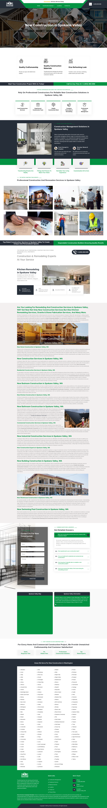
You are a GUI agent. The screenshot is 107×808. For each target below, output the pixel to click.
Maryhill (57, 687)
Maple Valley (58, 677)
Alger (22, 679)
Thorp (73, 724)
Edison (22, 764)
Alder (22, 677)
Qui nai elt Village (59, 764)
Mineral (56, 704)
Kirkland (40, 731)
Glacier (39, 684)
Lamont (39, 754)
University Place (76, 734)
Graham (39, 692)
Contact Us (67, 5)
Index (39, 714)
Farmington (40, 679)
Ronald (74, 679)
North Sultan (58, 719)
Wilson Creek (75, 756)
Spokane (74, 709)
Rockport (74, 677)
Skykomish (74, 699)
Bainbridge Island (24, 692)
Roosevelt (74, 682)
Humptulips (40, 711)
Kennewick (40, 726)
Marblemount (58, 679)
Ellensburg (40, 672)
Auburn (22, 689)
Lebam (39, 759)
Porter (56, 754)
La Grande (40, 739)
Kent (39, 729)
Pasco (56, 746)
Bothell (22, 714)
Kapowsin (40, 721)
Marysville (57, 689)
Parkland (57, 744)
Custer (22, 749)
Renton (74, 669)
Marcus (56, 682)
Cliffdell (22, 736)
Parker (56, 741)
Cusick (22, 746)
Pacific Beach (58, 739)
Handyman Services (53, 782)
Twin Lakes (74, 731)
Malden (56, 669)
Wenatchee (74, 751)
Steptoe (74, 716)
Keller (39, 724)
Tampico (74, 721)
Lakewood (40, 751)
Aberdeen (23, 669)
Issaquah (40, 716)
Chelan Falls (23, 731)
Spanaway (74, 707)
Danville (22, 751)
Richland (74, 672)
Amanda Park (24, 687)
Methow (57, 699)
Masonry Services (53, 784)
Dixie (22, 761)
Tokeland (74, 726)
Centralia (23, 729)
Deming (22, 756)
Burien (22, 721)
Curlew (22, 744)
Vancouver (74, 741)
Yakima (74, 759)
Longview (40, 761)
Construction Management (55, 779)
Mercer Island (58, 692)
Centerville (23, 726)
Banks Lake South (25, 694)
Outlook (57, 736)
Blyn (22, 711)
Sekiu (73, 694)
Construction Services (48, 5)
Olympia (57, 729)
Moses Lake (57, 709)
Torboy (73, 729)
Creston (22, 741)
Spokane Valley (75, 711)
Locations (59, 5)
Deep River (23, 754)
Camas (22, 724)
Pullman (57, 756)
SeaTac (74, 689)
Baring (22, 697)
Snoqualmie (75, 702)
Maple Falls (57, 674)
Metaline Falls (58, 697)
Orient (56, 734)
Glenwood (40, 687)
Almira (22, 682)
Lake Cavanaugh (41, 744)
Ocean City (57, 726)
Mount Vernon (58, 711)
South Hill (74, 704)
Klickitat (39, 734)
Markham (57, 684)
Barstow (22, 699)
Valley (73, 739)
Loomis (39, 764)
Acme (22, 672)
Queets (56, 761)
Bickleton (23, 709)
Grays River (40, 694)
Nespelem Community (60, 714)
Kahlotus (40, 719)
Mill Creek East (58, 702)
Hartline (39, 699)
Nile (56, 716)
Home (38, 5)
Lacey (39, 741)
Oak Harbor (57, 724)
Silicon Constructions (54, 805)
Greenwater (40, 697)
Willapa (74, 754)
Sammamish (75, 684)
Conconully (23, 739)
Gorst (39, 689)
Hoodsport (40, 709)
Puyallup (57, 759)
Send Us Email (80, 786)
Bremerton (23, 719)
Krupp (39, 736)
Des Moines (23, 759)
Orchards (57, 731)
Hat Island (40, 702)
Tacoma (74, 719)
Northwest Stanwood (59, 721)
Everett (39, 677)
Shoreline (74, 697)
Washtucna (74, 746)
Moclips (57, 707)
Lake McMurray (41, 746)
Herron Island (41, 707)
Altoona (22, 684)
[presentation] (2, 30)
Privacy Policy (52, 792)
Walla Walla (75, 744)
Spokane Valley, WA (81, 790)
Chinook (22, 734)
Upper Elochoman (76, 736)
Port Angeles (58, 751)
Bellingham (23, 707)
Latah (39, 756)
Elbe (39, 669)
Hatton (39, 704)
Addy (22, 674)
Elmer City (40, 674)
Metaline (57, 694)
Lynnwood (40, 766)
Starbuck (74, 714)
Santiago (74, 687)
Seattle (73, 692)
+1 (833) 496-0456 (97, 4)
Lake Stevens (41, 749)
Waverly (74, 749)
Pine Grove (57, 749)
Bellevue (23, 704)
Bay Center (23, 702)
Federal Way (40, 682)
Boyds (22, 716)
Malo (56, 672)
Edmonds (23, 766)
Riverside (74, 674)
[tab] (25, 290)
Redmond (57, 766)
